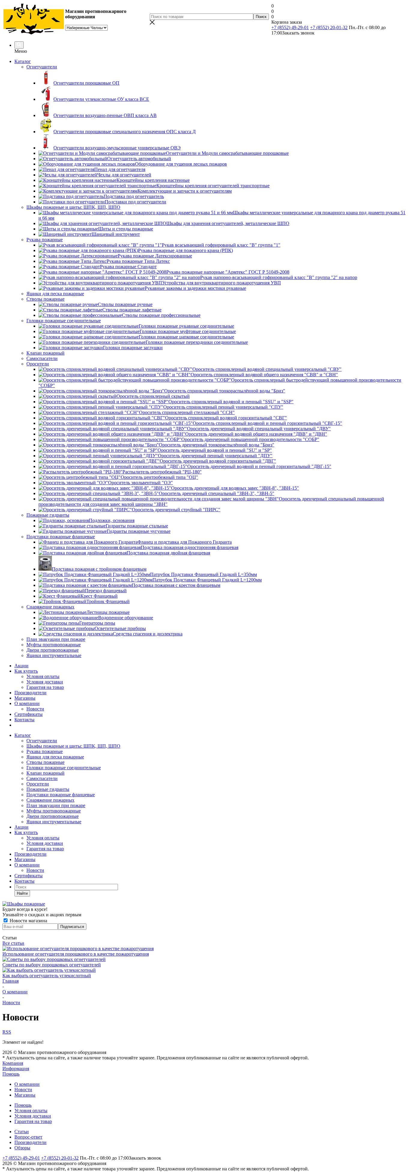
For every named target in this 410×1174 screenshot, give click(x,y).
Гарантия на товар (45, 687)
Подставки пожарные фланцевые (60, 794)
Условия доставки (44, 681)
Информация (15, 1068)
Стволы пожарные (45, 762)
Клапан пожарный (45, 773)
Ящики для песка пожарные (55, 756)
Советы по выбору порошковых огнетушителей (51, 964)
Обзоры (22, 1147)
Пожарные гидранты (47, 789)
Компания (12, 1063)
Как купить (26, 671)
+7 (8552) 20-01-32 (329, 27)
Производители (30, 692)
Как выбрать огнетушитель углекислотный (46, 975)
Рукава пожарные (44, 751)
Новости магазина (27, 920)
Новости (35, 708)
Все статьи (13, 943)
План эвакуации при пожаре (55, 805)
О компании (27, 703)
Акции (21, 665)
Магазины (24, 698)
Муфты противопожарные (53, 810)
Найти (22, 893)
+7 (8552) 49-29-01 (290, 27)
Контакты (24, 719)
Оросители (37, 783)
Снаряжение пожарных (50, 800)
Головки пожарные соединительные (63, 767)
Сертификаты (28, 714)
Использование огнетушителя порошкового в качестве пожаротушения (75, 953)
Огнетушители (41, 740)
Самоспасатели (42, 778)
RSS (6, 1031)
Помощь (11, 1073)
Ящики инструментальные (53, 821)
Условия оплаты (42, 676)
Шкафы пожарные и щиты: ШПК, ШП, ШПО (73, 746)
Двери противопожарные (52, 816)
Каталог (22, 61)
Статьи (21, 1131)
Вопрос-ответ (28, 1136)
